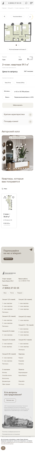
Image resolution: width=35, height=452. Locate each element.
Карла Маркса (23, 375)
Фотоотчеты (5, 378)
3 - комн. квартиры (7, 309)
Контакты (21, 364)
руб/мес (26, 92)
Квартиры (22, 354)
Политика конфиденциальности (11, 432)
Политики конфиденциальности (8, 442)
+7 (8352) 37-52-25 (10, 288)
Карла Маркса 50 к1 (7, 281)
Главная (4, 8)
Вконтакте (21, 384)
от (19, 92)
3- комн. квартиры (7, 361)
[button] (7, 83)
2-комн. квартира (19, 8)
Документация (6, 381)
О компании (6, 369)
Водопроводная (23, 372)
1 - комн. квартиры (23, 303)
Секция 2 (10, 8)
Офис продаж (6, 384)
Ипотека (4, 372)
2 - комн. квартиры (7, 306)
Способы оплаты (7, 375)
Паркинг (21, 358)
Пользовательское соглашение (11, 434)
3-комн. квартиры (7, 346)
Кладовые (21, 361)
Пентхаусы (5, 312)
